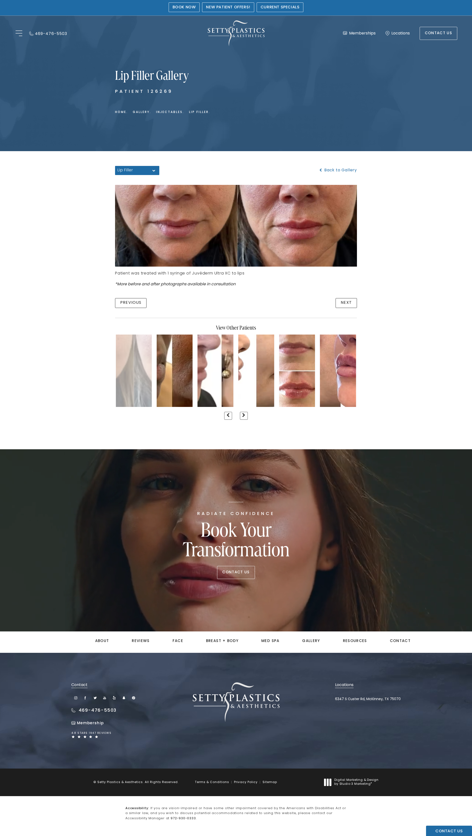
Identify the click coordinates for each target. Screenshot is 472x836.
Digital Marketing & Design (356, 782)
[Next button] (244, 416)
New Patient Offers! (228, 7)
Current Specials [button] (280, 7)
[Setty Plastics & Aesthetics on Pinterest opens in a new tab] (133, 698)
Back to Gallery (340, 170)
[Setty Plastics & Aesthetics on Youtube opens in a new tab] (105, 698)
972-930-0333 (183, 818)
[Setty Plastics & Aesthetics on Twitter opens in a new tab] (95, 698)
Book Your (236, 536)
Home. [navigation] (121, 112)
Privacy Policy (246, 782)
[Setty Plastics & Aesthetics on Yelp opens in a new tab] (114, 698)
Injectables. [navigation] (170, 112)
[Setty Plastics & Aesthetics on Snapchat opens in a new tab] (124, 698)
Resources (355, 641)
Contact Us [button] (449, 831)
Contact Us (438, 33)
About (102, 641)
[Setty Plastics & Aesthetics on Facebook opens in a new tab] (85, 698)
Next (346, 303)
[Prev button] (228, 416)
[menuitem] (76, 698)
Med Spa (270, 641)
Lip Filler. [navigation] (199, 112)
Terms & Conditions (212, 782)
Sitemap (270, 782)
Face (178, 641)
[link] (48, 33)
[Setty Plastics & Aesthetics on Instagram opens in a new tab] (76, 698)
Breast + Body (222, 641)
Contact (400, 641)
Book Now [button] (184, 7)
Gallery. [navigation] (142, 112)
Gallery (311, 641)
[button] (18, 33)
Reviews (140, 641)
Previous (130, 303)
